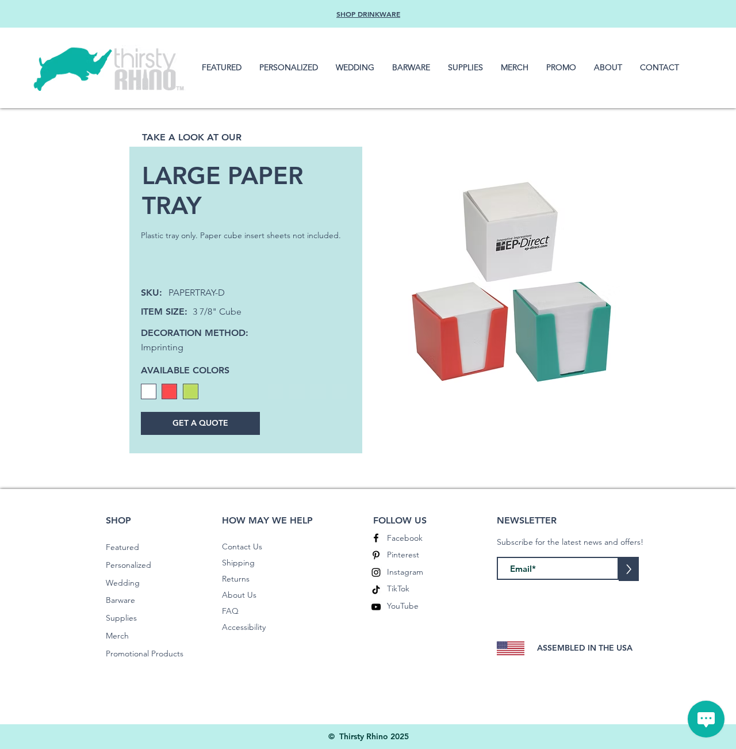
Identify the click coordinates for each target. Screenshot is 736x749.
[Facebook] (376, 538)
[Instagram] (376, 572)
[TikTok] (376, 589)
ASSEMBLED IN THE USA (584, 648)
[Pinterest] (376, 555)
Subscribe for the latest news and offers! (570, 542)
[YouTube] (376, 607)
